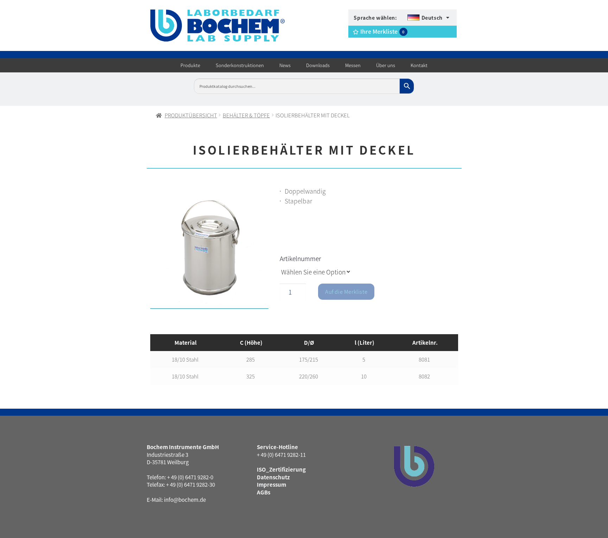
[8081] (209, 249)
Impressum (271, 484)
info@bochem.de (185, 499)
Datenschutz (273, 477)
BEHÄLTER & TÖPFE (246, 115)
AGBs (263, 492)
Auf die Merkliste (346, 291)
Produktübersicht (191, 115)
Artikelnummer (300, 258)
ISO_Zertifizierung (281, 469)
